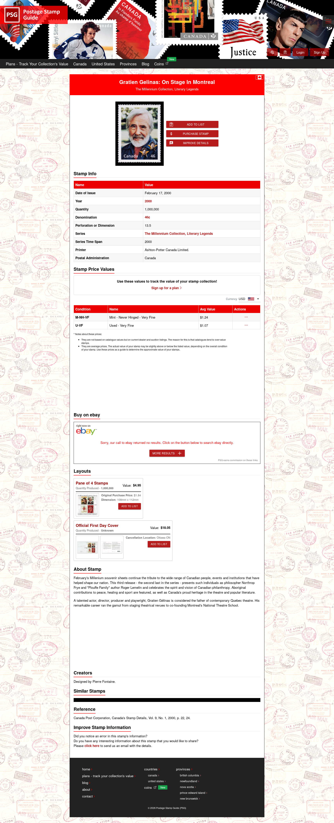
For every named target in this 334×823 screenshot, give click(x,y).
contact (87, 796)
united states (156, 781)
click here (91, 745)
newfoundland (188, 781)
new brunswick (189, 798)
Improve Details (196, 143)
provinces (183, 769)
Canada (80, 64)
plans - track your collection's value (107, 775)
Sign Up (319, 52)
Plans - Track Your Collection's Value (37, 64)
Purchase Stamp (196, 134)
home (86, 769)
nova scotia (187, 787)
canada (152, 775)
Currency (231, 299)
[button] (246, 317)
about (86, 789)
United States (103, 64)
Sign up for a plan (165, 287)
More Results (164, 453)
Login (300, 52)
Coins (162, 63)
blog (85, 782)
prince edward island (192, 793)
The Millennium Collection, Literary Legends (179, 233)
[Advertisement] (167, 380)
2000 (148, 201)
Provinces (128, 64)
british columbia (189, 775)
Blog (145, 64)
